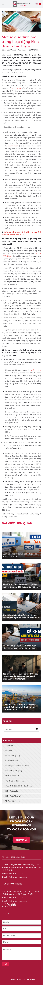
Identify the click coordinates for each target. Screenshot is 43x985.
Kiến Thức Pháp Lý (13, 796)
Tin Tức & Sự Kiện (12, 801)
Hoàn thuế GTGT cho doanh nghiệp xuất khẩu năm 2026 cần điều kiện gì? (21, 585)
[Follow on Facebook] (4, 905)
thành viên (13, 146)
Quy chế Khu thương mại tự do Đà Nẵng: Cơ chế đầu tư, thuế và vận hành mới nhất (19, 707)
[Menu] (3, 4)
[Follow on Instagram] (9, 905)
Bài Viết (8, 751)
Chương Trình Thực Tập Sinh (17, 766)
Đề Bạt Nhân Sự (12, 776)
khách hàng (36, 370)
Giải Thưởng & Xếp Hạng (15, 781)
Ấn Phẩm (9, 746)
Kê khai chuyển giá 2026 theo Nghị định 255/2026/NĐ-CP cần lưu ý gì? (19, 647)
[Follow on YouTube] (13, 905)
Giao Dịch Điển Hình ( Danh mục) (19, 786)
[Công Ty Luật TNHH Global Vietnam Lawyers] (21, 4)
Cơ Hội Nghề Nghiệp (13, 771)
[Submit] (37, 729)
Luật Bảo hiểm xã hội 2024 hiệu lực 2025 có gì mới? (20, 555)
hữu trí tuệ (16, 88)
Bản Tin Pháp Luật (13, 756)
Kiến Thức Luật (11, 791)
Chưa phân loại (11, 761)
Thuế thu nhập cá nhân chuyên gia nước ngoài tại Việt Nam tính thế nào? (21, 616)
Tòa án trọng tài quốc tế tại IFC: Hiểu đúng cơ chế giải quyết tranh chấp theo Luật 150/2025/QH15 (20, 676)
